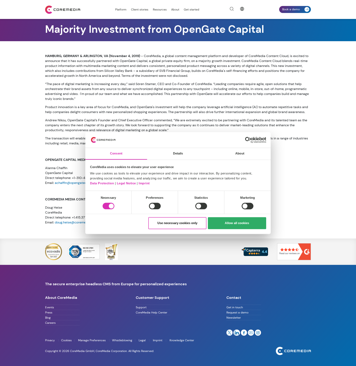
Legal (142, 340)
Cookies (66, 340)
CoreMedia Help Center (151, 312)
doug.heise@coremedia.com (76, 222)
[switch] (155, 206)
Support (141, 307)
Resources (160, 9)
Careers (50, 323)
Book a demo (291, 9)
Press (48, 312)
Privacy (50, 340)
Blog (48, 317)
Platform (120, 9)
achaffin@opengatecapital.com (78, 183)
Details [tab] (178, 153)
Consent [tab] (116, 153)
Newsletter (233, 317)
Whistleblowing (122, 340)
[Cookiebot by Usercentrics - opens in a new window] (248, 140)
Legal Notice (126, 183)
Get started (191, 9)
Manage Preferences (92, 340)
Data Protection (102, 183)
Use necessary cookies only (177, 223)
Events (49, 307)
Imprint (144, 183)
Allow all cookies (237, 223)
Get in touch (234, 307)
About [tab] (239, 153)
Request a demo (237, 312)
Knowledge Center (181, 340)
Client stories (139, 9)
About (175, 9)
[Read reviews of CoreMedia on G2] (294, 251)
